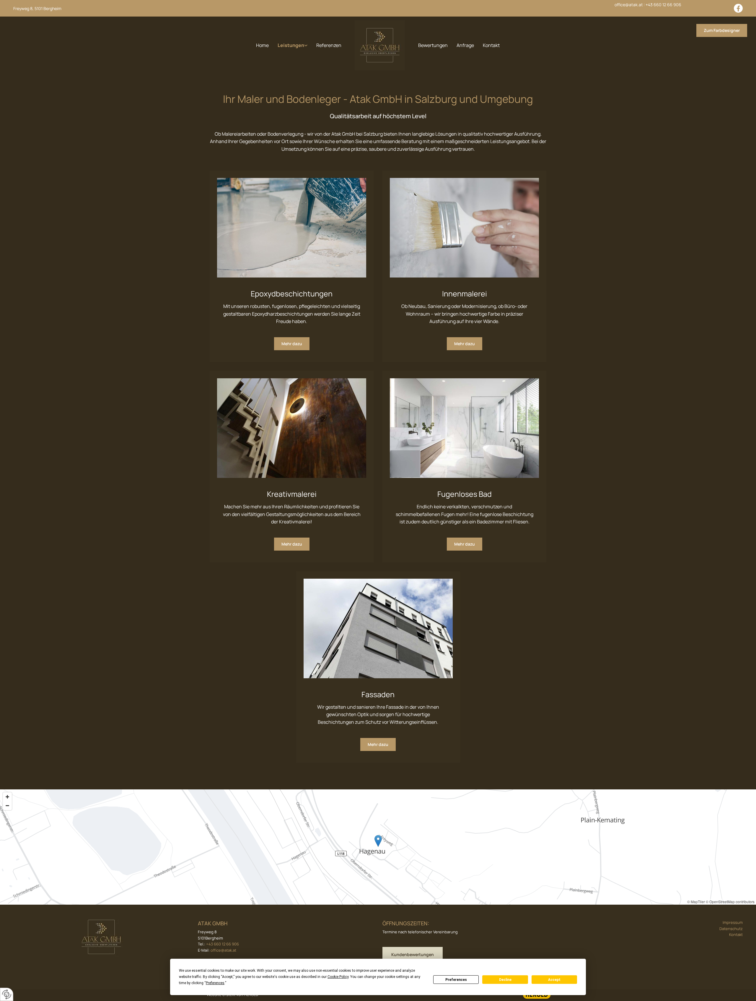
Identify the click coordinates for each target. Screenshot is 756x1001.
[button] (721, 30)
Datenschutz (731, 928)
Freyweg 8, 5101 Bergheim (37, 8)
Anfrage (465, 45)
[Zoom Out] (7, 805)
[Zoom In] (7, 796)
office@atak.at (629, 4)
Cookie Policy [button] (338, 977)
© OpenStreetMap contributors (730, 901)
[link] (292, 45)
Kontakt (491, 45)
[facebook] (738, 8)
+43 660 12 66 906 (663, 4)
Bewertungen (433, 45)
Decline (505, 980)
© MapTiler (696, 901)
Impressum (733, 922)
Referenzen (328, 45)
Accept (554, 980)
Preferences (456, 980)
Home (262, 45)
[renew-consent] (6, 994)
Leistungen (291, 45)
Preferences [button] (215, 983)
